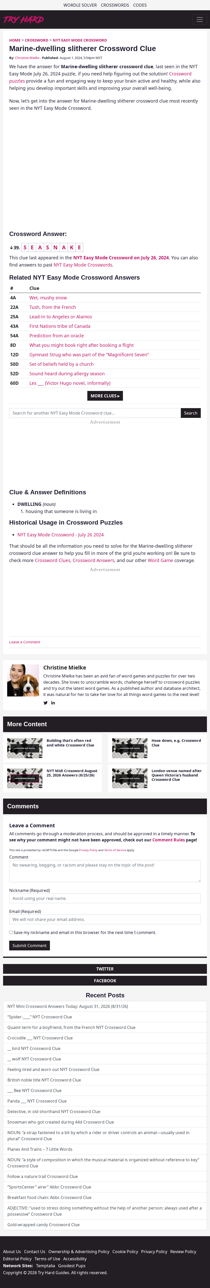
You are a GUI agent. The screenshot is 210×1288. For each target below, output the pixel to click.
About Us (12, 1251)
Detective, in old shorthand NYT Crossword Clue (53, 1111)
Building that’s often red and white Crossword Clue (70, 742)
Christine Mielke (27, 57)
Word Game (160, 560)
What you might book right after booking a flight (81, 345)
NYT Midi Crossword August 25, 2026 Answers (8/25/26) (72, 773)
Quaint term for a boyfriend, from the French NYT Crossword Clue (71, 1027)
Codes (140, 5)
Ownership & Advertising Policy (78, 1251)
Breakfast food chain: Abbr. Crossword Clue (49, 1197)
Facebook (105, 981)
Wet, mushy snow (48, 297)
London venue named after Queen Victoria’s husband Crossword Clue (177, 775)
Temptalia (45, 1266)
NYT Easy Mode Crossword (80, 40)
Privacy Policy (88, 850)
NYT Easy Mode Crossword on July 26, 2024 (121, 257)
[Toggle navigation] (200, 19)
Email (25, 911)
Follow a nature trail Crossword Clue (42, 1176)
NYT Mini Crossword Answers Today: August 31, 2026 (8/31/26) (67, 1006)
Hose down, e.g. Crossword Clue (176, 742)
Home (14, 40)
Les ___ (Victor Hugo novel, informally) (69, 383)
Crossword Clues (52, 560)
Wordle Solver (80, 5)
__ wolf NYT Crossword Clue (34, 1059)
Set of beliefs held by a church (61, 364)
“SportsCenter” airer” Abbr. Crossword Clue (49, 1187)
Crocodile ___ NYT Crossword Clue (40, 1038)
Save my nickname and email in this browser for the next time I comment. (85, 932)
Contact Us (34, 1251)
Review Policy (183, 1251)
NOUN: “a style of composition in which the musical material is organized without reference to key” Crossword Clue (103, 1163)
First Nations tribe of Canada (59, 326)
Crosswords (115, 5)
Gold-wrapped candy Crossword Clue (43, 1224)
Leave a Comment (24, 642)
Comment (18, 857)
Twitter (105, 969)
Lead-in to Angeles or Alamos (60, 316)
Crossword (36, 40)
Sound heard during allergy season (67, 373)
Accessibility (75, 1259)
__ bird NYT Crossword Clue (33, 1048)
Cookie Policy (125, 1251)
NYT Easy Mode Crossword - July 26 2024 (60, 535)
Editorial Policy (17, 1259)
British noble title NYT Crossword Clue (44, 1080)
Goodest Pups (72, 1266)
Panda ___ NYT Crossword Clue (37, 1101)
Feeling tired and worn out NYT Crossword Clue (53, 1069)
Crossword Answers (93, 560)
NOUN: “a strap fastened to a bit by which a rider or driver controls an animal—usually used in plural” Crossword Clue (98, 1136)
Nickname (29, 890)
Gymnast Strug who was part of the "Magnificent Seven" (89, 354)
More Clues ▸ (105, 396)
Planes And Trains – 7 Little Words (39, 1149)
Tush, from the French (52, 307)
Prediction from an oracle (56, 335)
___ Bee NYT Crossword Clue (34, 1090)
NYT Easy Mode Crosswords (83, 265)
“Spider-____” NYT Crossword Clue (39, 1017)
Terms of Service (115, 850)
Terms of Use (47, 1259)
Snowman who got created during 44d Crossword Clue (60, 1122)
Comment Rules (168, 840)
